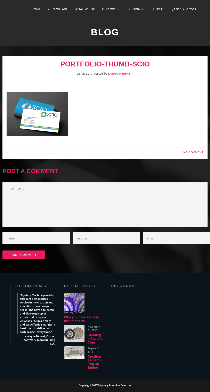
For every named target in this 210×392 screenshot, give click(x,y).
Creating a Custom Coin (95, 338)
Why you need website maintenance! (81, 319)
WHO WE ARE (58, 9)
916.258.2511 (185, 9)
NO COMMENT (193, 152)
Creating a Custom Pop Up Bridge (95, 362)
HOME (36, 9)
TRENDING (134, 9)
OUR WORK (111, 9)
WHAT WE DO (85, 9)
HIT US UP (157, 9)
